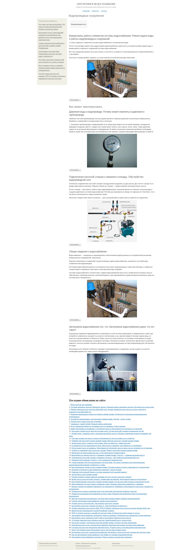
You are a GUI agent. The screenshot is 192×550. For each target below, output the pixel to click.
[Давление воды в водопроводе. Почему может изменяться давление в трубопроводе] (112, 150)
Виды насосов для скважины (81, 404)
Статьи (104, 10)
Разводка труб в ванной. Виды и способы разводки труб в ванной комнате (99, 472)
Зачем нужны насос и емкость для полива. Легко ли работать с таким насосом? (101, 443)
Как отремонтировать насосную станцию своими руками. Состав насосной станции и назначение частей (110, 482)
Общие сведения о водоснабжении (88, 251)
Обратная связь (116, 543)
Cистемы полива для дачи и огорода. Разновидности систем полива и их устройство (103, 438)
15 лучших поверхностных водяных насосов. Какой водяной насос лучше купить (101, 520)
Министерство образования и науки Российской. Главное (93, 510)
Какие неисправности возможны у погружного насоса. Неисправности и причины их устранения (106, 429)
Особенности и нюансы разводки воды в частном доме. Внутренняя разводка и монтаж (104, 491)
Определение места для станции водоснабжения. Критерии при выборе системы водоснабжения (108, 525)
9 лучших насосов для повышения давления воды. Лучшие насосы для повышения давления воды (109, 527)
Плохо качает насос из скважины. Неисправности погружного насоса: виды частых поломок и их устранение (112, 448)
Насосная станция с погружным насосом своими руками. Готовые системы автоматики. (104, 523)
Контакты (78, 543)
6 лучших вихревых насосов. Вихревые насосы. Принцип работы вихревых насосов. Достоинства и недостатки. (112, 407)
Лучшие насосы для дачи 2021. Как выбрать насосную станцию (95, 503)
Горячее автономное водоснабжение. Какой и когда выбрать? (95, 501)
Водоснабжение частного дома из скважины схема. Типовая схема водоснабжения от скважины (107, 484)
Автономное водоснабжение (96, 4)
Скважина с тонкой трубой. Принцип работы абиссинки (91, 424)
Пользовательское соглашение (88, 543)
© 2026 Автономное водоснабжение (48, 543)
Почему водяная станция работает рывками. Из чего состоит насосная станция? (102, 477)
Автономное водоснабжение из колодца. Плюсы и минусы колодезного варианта (102, 537)
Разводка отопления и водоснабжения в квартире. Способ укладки (96, 470)
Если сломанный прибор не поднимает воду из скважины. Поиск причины (98, 426)
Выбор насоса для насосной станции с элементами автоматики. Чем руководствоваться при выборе (109, 479)
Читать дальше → (75, 100)
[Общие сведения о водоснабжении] (112, 298)
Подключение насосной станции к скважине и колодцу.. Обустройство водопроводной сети (105, 457)
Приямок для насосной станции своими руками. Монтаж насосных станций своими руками (105, 441)
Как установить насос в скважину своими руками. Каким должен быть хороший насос (51, 68)
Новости (95, 10)
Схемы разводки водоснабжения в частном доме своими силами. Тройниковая (51, 45)
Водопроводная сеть (78, 24)
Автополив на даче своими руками (84, 474)
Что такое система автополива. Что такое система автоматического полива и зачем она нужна (51, 27)
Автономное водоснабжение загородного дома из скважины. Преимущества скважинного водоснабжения (111, 515)
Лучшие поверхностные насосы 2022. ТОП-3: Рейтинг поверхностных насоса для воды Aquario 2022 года (111, 508)
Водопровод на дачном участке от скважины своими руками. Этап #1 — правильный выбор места (108, 455)
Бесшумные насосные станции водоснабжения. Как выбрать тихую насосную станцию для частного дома (111, 532)
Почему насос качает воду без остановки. (86, 421)
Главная (86, 10)
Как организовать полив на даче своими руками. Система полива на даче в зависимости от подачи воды (111, 467)
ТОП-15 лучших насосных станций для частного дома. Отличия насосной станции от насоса (106, 513)
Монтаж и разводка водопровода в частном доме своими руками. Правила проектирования (106, 498)
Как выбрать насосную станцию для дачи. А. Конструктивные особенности (99, 506)
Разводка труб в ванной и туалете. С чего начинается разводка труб (97, 460)
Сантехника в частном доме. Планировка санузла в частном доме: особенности (50, 54)
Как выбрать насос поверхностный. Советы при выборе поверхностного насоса (101, 518)
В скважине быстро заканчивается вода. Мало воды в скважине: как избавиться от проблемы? (107, 445)
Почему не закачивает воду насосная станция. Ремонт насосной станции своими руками (105, 450)
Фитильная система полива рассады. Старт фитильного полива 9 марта (98, 453)
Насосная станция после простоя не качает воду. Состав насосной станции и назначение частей (108, 431)
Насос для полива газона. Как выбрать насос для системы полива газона (99, 530)
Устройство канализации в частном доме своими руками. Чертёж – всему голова (101, 419)
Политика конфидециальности (83, 545)
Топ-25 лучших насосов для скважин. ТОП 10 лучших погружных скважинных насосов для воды (51, 76)
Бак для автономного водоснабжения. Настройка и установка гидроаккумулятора (102, 535)
